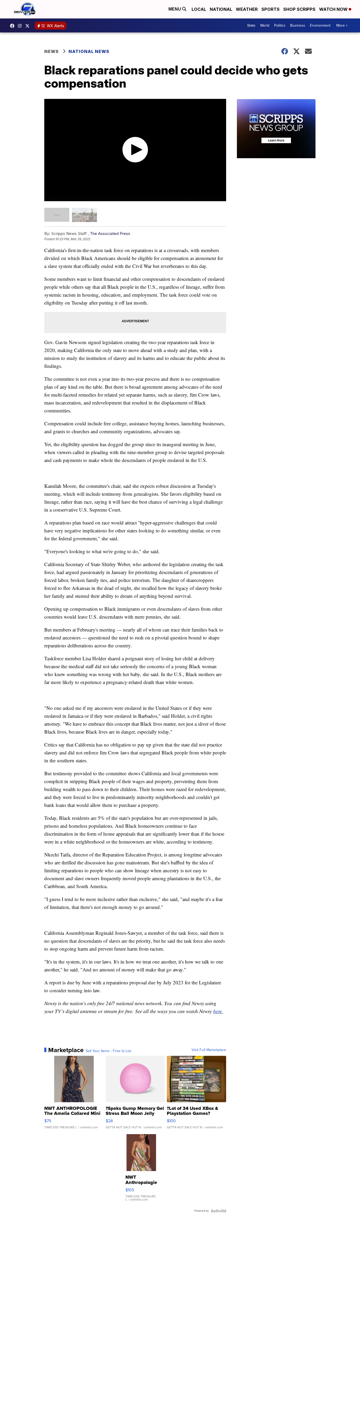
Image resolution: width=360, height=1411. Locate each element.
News (51, 51)
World (264, 25)
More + (342, 25)
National (221, 9)
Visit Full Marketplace (209, 1050)
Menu (175, 9)
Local (199, 9)
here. (218, 1011)
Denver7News (13, 26)
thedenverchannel (21, 26)
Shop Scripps (299, 9)
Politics (279, 25)
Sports (270, 9)
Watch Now (334, 9)
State (251, 25)
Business (297, 25)
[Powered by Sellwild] (218, 1211)
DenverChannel (28, 26)
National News (89, 51)
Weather (247, 9)
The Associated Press (110, 233)
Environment (320, 25)
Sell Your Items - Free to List (108, 1051)
